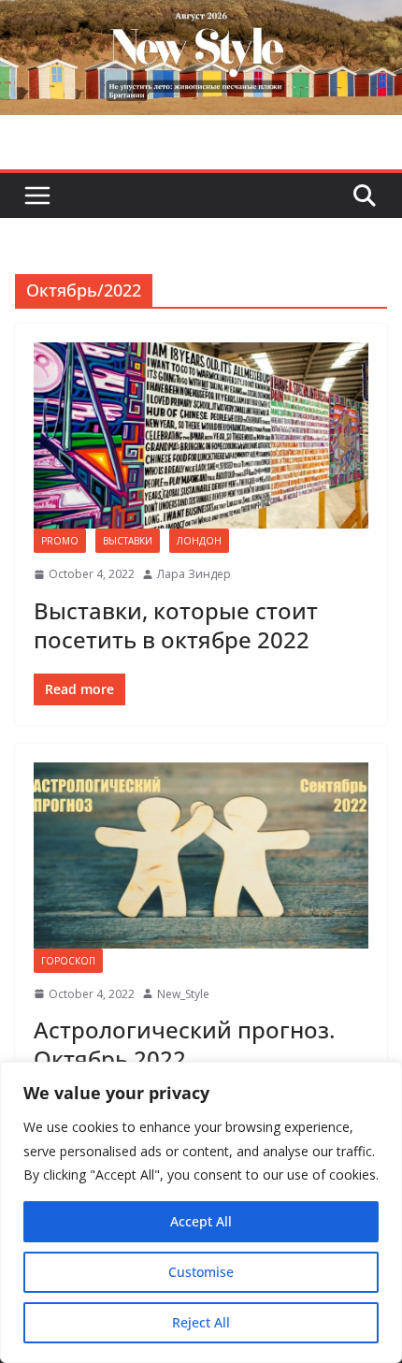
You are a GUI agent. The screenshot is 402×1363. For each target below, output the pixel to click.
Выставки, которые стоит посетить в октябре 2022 (176, 625)
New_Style (183, 994)
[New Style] (201, 20)
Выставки (127, 540)
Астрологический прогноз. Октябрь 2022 (184, 1044)
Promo (60, 540)
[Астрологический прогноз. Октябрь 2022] (201, 855)
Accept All (201, 1221)
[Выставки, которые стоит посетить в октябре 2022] (201, 435)
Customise (201, 1272)
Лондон (199, 540)
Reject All (201, 1322)
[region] (201, 1212)
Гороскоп (68, 960)
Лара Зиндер (194, 574)
